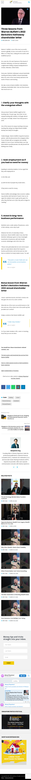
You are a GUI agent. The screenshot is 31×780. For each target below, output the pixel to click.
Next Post (27, 423)
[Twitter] (13, 467)
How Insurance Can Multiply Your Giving (13, 618)
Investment (16, 401)
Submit (9, 663)
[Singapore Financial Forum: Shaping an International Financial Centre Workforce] (3, 417)
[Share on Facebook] (3, 387)
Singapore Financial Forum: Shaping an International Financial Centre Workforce (18, 417)
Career (17, 397)
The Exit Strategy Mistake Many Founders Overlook (13, 497)
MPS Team (5, 501)
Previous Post (5, 412)
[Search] (29, 2)
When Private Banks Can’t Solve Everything (14, 571)
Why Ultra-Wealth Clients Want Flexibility (13, 547)
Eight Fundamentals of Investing (9, 370)
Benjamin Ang (6, 40)
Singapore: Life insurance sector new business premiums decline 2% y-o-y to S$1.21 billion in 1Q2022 (12, 428)
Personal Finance (6, 404)
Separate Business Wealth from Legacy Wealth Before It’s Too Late (15, 523)
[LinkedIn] (17, 467)
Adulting (11, 397)
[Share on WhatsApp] (13, 387)
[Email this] (18, 387)
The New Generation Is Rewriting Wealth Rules (15, 594)
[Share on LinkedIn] (23, 387)
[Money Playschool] (15, 2)
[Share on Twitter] (8, 387)
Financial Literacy (6, 401)
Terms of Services (9, 778)
